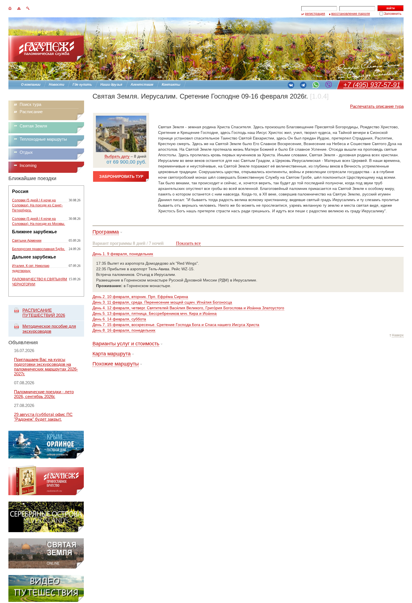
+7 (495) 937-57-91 (371, 85)
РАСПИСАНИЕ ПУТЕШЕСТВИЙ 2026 (43, 313)
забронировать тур (121, 176)
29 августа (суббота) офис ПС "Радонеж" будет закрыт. (43, 417)
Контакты (171, 85)
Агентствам (142, 85)
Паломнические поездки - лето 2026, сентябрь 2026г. (44, 394)
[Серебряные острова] (46, 530)
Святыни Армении (26, 241)
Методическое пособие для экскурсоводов (49, 329)
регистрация (315, 14)
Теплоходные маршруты (43, 139)
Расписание (31, 111)
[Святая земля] (46, 567)
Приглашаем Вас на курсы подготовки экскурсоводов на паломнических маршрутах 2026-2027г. (46, 366)
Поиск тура (30, 104)
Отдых (26, 152)
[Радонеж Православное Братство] (46, 494)
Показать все (188, 243)
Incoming (28, 165)
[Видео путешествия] (46, 600)
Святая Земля (33, 126)
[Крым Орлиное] (46, 457)
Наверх (398, 335)
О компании (30, 85)
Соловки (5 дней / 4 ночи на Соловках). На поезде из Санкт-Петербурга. (37, 205)
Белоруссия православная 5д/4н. (38, 249)
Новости (56, 85)
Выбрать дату (117, 156)
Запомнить (392, 14)
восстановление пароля (350, 14)
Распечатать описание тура (377, 106)
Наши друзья (111, 85)
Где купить (82, 85)
